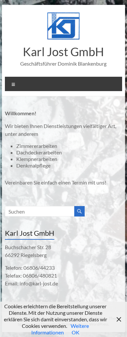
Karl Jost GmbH (63, 51)
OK (75, 332)
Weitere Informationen (60, 329)
